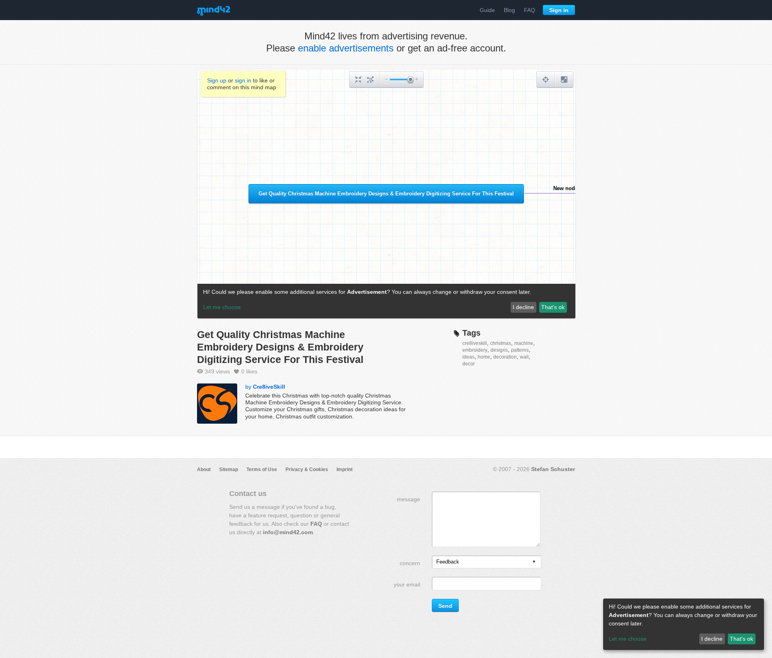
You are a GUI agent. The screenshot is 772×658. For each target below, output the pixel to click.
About (204, 469)
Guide (487, 10)
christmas (500, 343)
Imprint (345, 469)
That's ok (741, 638)
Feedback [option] (447, 562)
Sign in (559, 10)
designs (499, 350)
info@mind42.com (288, 532)
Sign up (216, 80)
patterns (520, 350)
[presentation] (534, 562)
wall (524, 357)
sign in (243, 80)
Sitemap (228, 469)
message (408, 499)
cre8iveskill (474, 343)
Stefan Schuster (553, 469)
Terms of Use (261, 469)
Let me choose (628, 638)
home (484, 357)
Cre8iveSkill (269, 386)
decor (468, 364)
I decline (712, 638)
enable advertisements (346, 48)
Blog (509, 10)
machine (523, 343)
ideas (468, 357)
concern (410, 563)
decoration (505, 357)
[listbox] (486, 562)
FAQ (529, 10)
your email (407, 584)
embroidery (474, 350)
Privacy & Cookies (306, 469)
